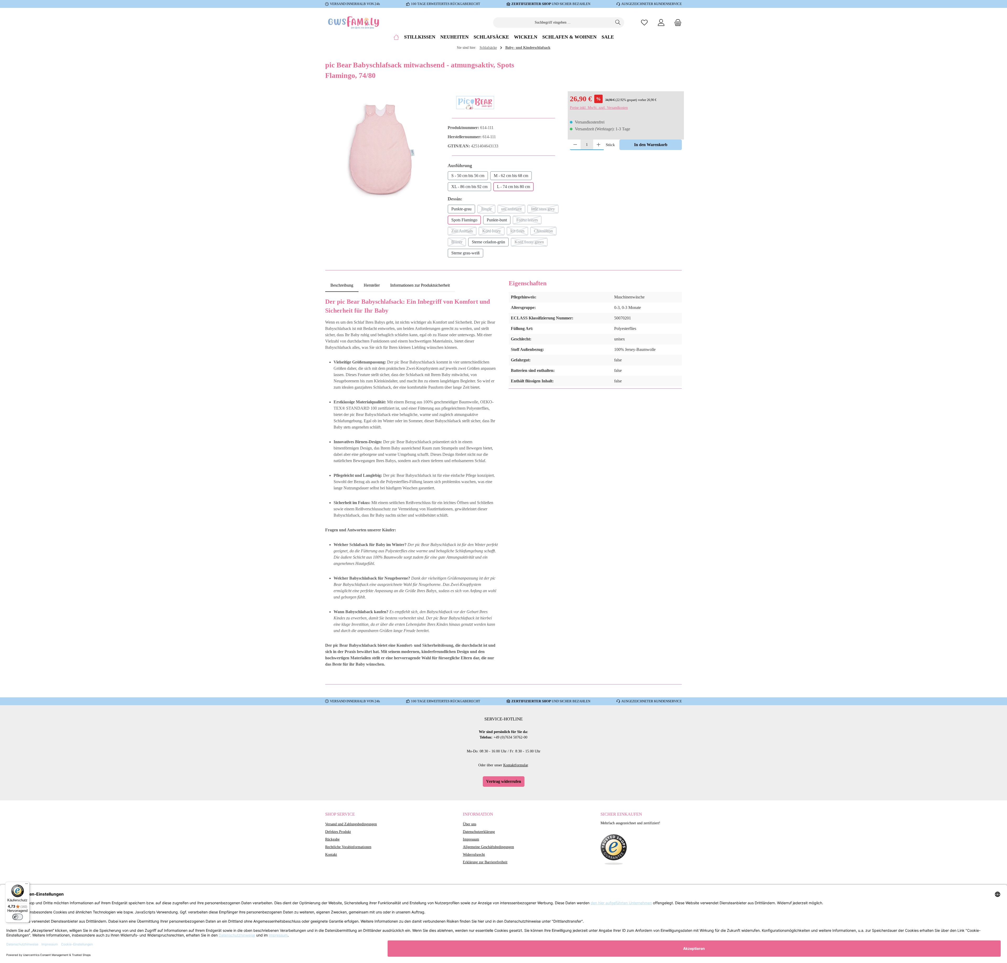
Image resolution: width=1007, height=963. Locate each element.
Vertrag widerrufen (503, 781)
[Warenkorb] (676, 22)
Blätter (458, 243)
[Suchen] (618, 22)
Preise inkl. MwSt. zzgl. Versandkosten (599, 108)
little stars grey (545, 210)
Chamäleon (545, 232)
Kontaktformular (515, 765)
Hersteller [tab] (372, 285)
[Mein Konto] (661, 22)
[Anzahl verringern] (575, 145)
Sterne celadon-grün (488, 242)
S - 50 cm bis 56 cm (467, 175)
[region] (381, 149)
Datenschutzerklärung (479, 832)
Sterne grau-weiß (465, 253)
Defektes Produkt (338, 832)
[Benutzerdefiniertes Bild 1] (614, 849)
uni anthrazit (513, 210)
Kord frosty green (531, 243)
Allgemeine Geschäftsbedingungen (488, 847)
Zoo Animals (463, 232)
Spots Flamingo (464, 220)
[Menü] (26, 885)
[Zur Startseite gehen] (354, 22)
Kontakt (331, 855)
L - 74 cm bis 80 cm (513, 186)
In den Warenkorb (650, 144)
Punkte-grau (461, 209)
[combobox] (552, 22)
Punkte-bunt (497, 220)
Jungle (488, 210)
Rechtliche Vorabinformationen (348, 847)
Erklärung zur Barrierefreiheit (485, 862)
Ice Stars (519, 232)
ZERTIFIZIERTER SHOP (531, 4)
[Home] (396, 37)
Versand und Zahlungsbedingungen (351, 824)
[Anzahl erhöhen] (598, 145)
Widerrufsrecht (474, 855)
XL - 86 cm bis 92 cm (469, 186)
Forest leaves (529, 221)
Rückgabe (332, 839)
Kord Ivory (493, 232)
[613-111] (381, 149)
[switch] (17, 917)
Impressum (471, 839)
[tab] (341, 285)
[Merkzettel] (644, 22)
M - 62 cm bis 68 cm (511, 175)
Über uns (469, 824)
